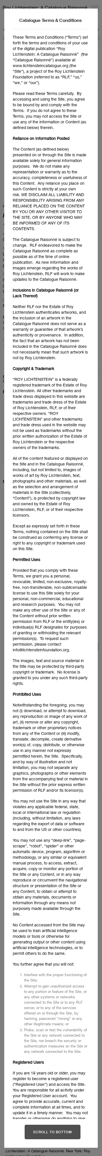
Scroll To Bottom (52, 1132)
